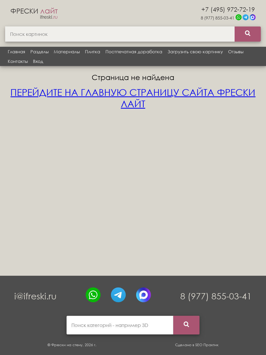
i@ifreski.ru (35, 296)
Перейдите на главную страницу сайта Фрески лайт (132, 98)
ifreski (49, 17)
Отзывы (235, 51)
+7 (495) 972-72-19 (228, 9)
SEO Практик (206, 344)
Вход (38, 61)
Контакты (18, 61)
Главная (16, 51)
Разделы (39, 51)
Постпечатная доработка (133, 51)
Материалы (67, 51)
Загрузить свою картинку (195, 51)
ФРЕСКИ (34, 10)
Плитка (92, 51)
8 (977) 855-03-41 (217, 18)
